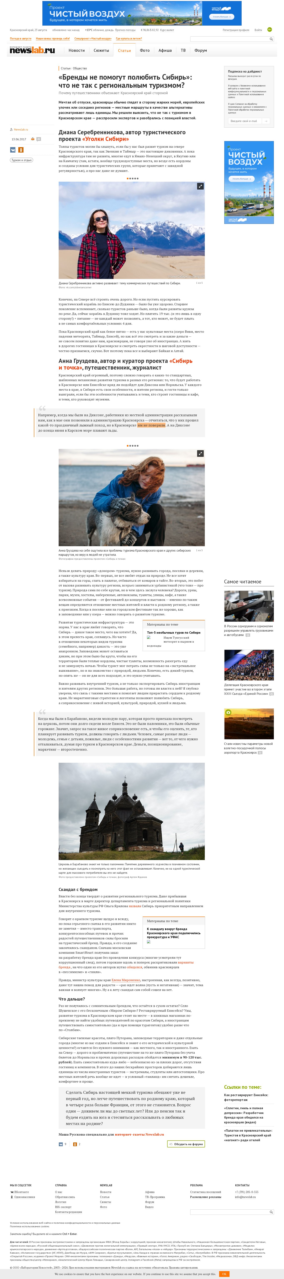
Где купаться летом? (129, 38)
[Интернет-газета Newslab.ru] (34, 50)
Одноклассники (24, 1197)
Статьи (65, 68)
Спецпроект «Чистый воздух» (92, 38)
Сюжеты (105, 1202)
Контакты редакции (68, 1212)
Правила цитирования (183, 1267)
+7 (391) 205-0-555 (246, 1192)
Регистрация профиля (236, 30)
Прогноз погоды (125, 30)
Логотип (60, 1202)
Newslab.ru (21, 129)
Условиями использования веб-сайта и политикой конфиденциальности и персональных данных (247, 90)
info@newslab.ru (245, 1197)
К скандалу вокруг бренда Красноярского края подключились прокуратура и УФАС (174, 933)
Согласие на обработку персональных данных (242, 105)
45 (38, 139)
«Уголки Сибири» (105, 139)
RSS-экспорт (63, 1207)
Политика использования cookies (29, 1226)
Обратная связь (65, 1197)
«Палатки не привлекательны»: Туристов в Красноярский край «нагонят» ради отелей (248, 1135)
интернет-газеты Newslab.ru (139, 1134)
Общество (80, 68)
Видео (149, 1207)
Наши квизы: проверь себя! (53, 38)
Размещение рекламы (205, 1197)
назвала (135, 906)
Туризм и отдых (21, 160)
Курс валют (167, 30)
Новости (105, 1192)
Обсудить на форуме (188, 1144)
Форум (149, 1202)
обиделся (134, 967)
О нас (58, 1192)
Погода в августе (20, 38)
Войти (258, 30)
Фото (103, 1207)
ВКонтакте (21, 1192)
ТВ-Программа (155, 1197)
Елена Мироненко (126, 980)
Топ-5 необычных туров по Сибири (173, 633)
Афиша (149, 1192)
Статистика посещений (205, 1192)
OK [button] (224, 1274)
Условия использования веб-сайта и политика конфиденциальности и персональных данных (65, 1222)
